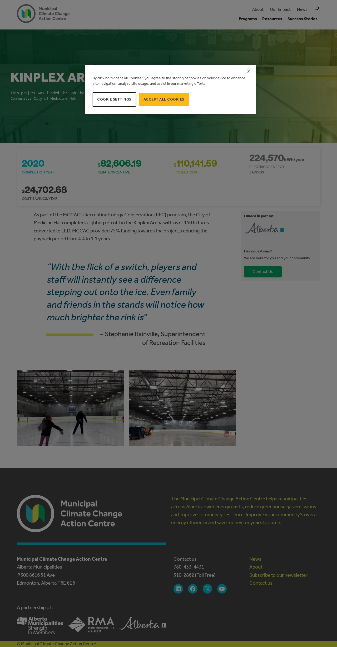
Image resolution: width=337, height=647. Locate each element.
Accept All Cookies (163, 99)
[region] (170, 89)
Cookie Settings (114, 99)
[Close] (248, 71)
